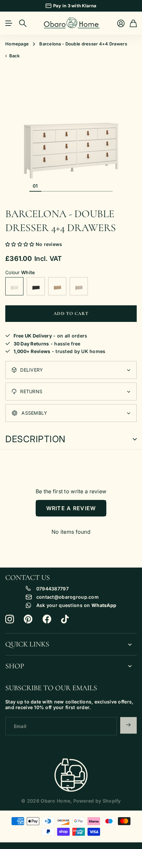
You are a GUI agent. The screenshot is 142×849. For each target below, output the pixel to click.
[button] (19, 244)
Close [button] (71, 644)
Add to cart (70, 313)
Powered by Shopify (97, 801)
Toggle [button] (134, 439)
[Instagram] (9, 619)
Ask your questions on (76, 605)
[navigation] (47, 186)
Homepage (17, 43)
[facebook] (47, 619)
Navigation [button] (9, 23)
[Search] (22, 23)
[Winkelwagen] (133, 23)
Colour (20, 272)
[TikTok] (65, 619)
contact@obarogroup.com (67, 597)
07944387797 (52, 588)
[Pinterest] (28, 619)
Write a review (71, 508)
